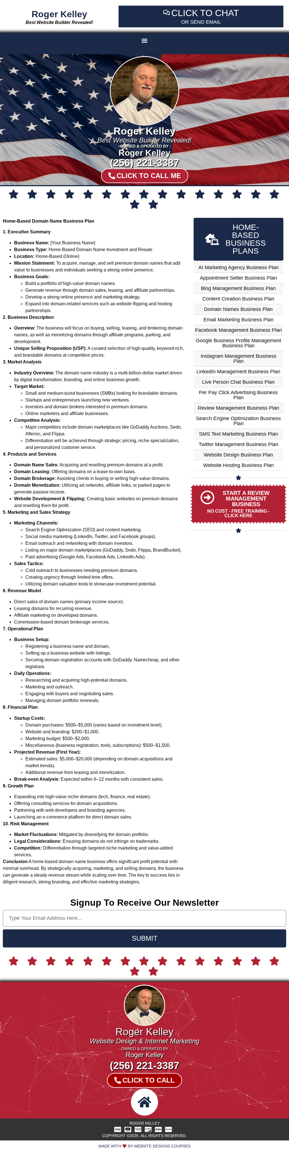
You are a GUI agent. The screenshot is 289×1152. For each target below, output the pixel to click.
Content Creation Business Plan (238, 299)
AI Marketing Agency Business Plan (238, 267)
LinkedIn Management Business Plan (238, 371)
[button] (144, 40)
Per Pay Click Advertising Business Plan (238, 395)
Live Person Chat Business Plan (238, 382)
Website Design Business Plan (238, 455)
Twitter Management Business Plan (238, 444)
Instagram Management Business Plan (238, 358)
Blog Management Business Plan (238, 288)
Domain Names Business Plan (238, 309)
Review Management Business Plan (238, 408)
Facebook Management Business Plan (238, 330)
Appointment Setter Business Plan (238, 278)
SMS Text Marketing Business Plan (238, 434)
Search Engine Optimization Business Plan (238, 421)
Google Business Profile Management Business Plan (238, 343)
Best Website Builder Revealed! (59, 22)
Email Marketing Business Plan (238, 319)
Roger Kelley (59, 14)
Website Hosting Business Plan (238, 465)
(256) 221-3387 (144, 162)
